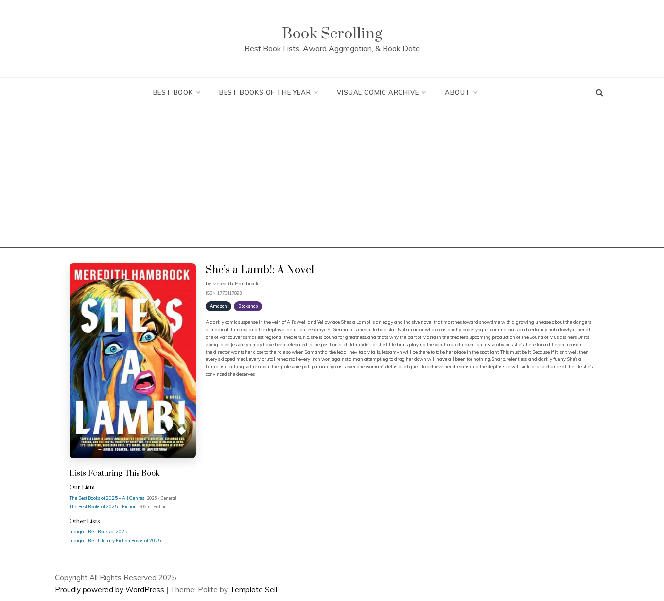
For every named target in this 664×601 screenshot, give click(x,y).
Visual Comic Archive (378, 92)
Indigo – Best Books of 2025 (98, 531)
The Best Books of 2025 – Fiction (104, 506)
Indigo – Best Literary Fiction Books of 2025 (115, 540)
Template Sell (253, 589)
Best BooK (173, 92)
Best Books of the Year (265, 92)
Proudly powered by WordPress (110, 589)
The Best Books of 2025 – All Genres (107, 498)
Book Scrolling (332, 33)
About (457, 92)
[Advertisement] (332, 180)
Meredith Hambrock (235, 284)
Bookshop (248, 306)
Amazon (218, 306)
